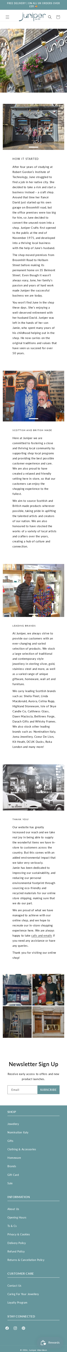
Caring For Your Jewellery (23, 1294)
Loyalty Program (17, 1302)
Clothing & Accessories (21, 1149)
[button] (7, 17)
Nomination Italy (17, 1132)
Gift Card (13, 1174)
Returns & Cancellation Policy (25, 1259)
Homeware (14, 1157)
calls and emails (41, 935)
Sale (9, 1183)
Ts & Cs (12, 1225)
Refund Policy (16, 1251)
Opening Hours (16, 1217)
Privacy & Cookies (18, 1234)
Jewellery (13, 1124)
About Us (13, 1209)
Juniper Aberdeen (38, 1350)
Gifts (10, 1140)
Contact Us (14, 1285)
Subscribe (48, 1089)
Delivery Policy (16, 1243)
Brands (11, 1166)
